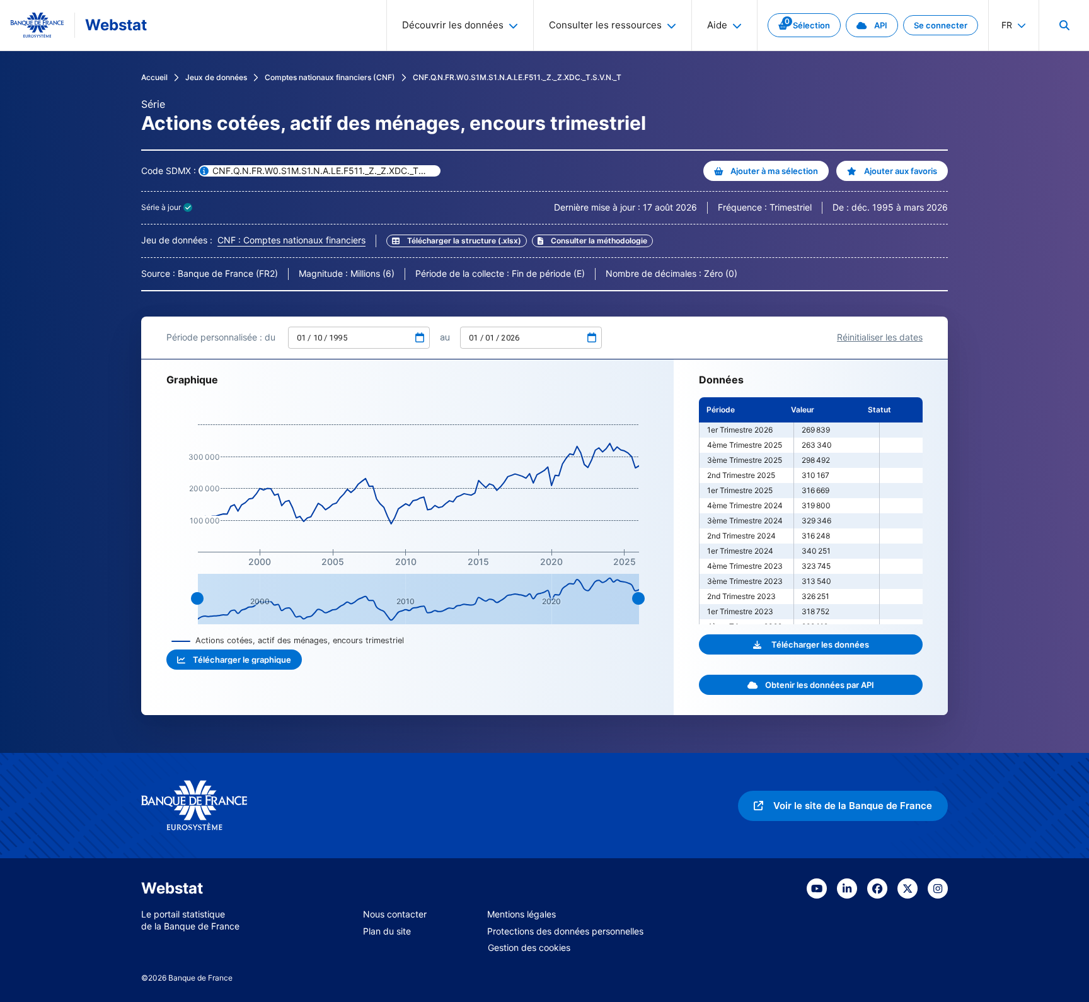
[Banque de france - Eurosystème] (37, 25)
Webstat (116, 25)
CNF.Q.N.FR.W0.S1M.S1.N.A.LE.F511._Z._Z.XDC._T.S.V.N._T (517, 77)
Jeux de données (216, 77)
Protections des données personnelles (565, 931)
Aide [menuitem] (717, 25)
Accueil (154, 77)
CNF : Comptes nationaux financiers (291, 240)
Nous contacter (395, 914)
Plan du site (387, 931)
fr (1006, 25)
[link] (804, 25)
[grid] (811, 510)
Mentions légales (521, 914)
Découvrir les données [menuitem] (453, 25)
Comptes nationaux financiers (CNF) (330, 77)
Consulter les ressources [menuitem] (605, 25)
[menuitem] (1064, 25)
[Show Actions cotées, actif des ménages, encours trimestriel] (288, 640)
